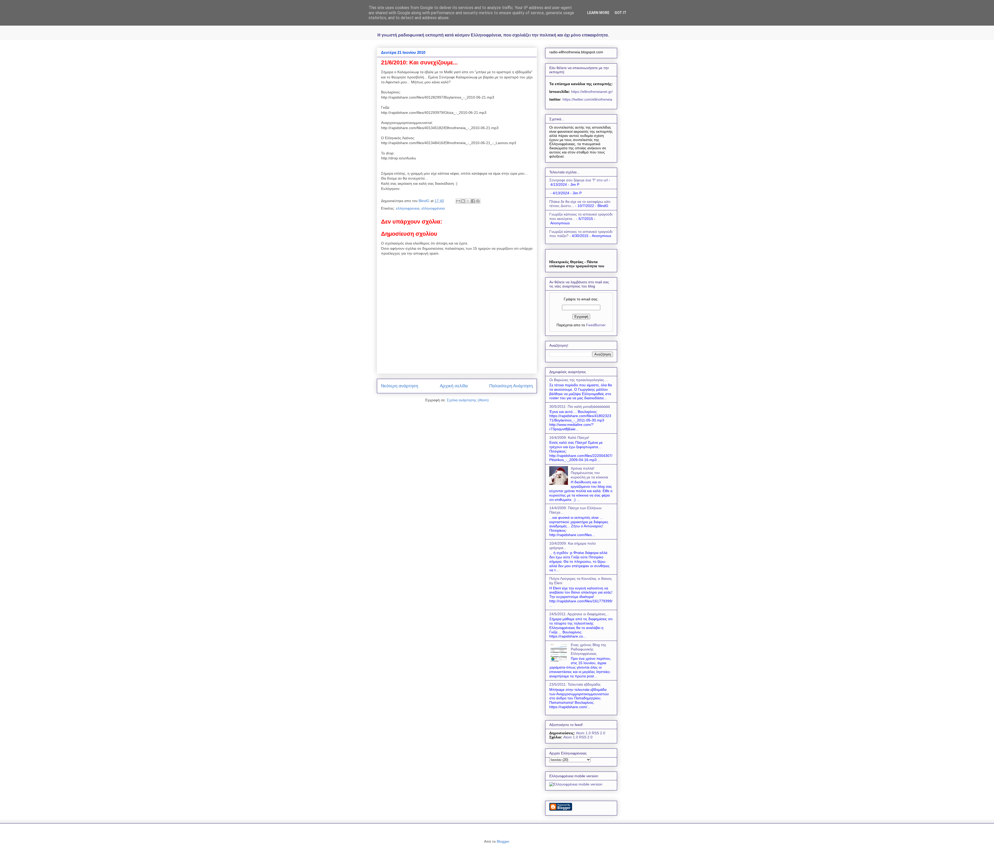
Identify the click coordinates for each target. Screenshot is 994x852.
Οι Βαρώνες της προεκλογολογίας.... (578, 380)
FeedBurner (596, 325)
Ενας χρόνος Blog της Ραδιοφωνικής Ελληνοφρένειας (588, 649)
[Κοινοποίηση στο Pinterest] (477, 201)
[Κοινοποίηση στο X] (468, 201)
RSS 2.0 (598, 733)
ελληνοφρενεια (407, 208)
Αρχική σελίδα (454, 385)
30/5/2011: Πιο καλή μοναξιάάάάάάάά (579, 406)
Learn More (598, 13)
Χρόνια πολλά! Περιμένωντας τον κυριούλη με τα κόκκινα (589, 472)
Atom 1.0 (583, 733)
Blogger (503, 841)
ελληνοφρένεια (433, 208)
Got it (620, 13)
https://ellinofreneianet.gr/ (591, 92)
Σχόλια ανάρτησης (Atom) (468, 400)
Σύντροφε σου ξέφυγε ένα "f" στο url (578, 180)
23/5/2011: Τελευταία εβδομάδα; (575, 684)
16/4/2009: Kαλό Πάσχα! (569, 437)
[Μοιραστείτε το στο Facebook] (473, 201)
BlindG (424, 201)
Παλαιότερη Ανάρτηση (511, 385)
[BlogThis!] (463, 201)
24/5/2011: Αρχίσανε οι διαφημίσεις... (579, 614)
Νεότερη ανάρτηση (399, 385)
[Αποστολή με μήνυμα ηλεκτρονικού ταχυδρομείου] (458, 201)
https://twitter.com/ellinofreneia (587, 99)
